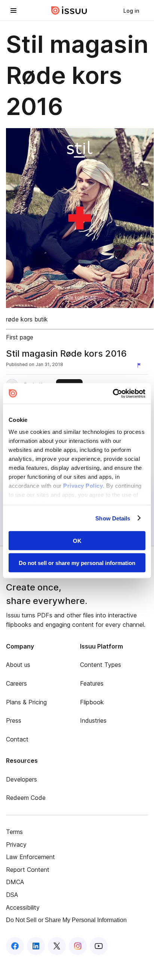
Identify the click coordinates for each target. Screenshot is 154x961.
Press (13, 720)
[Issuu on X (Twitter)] (57, 946)
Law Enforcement (30, 857)
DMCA (15, 882)
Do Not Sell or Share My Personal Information (66, 920)
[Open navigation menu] (13, 10)
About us (18, 664)
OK (77, 541)
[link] (131, 10)
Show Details (112, 518)
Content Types (100, 664)
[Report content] (140, 365)
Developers (21, 779)
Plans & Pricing (26, 702)
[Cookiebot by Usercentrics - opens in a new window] (112, 393)
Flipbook (92, 702)
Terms (14, 831)
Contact (17, 739)
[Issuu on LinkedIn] (36, 946)
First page (19, 337)
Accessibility (23, 907)
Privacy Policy (83, 485)
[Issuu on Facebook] (15, 946)
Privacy (16, 844)
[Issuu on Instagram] (78, 946)
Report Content (27, 869)
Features (92, 683)
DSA (12, 894)
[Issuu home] (69, 10)
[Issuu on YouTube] (99, 946)
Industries (93, 720)
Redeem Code (26, 797)
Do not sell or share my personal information (77, 562)
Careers (16, 683)
